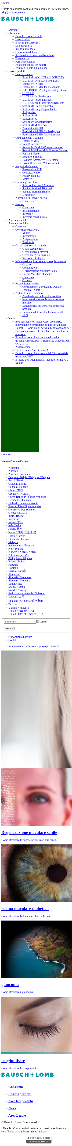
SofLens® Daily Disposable (37, 105)
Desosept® (28, 194)
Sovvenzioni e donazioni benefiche (34, 55)
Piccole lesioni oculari (27, 283)
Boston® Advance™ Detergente (40, 159)
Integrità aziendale (25, 48)
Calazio (26, 264)
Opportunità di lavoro (27, 52)
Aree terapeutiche (20, 1101)
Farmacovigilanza (25, 61)
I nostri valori (22, 39)
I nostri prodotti (19, 1094)
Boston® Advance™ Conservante (41, 163)
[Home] (27, 23)
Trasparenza (22, 58)
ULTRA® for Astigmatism (37, 99)
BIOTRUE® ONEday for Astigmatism (44, 90)
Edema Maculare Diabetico (37, 273)
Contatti (12, 640)
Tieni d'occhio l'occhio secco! (31, 350)
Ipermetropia (29, 235)
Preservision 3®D (32, 169)
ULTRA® (28, 93)
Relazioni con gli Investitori (30, 64)
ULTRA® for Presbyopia (36, 96)
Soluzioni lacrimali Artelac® (38, 185)
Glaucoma (28, 207)
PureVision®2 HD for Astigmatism (41, 134)
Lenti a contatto (24, 74)
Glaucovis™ (29, 201)
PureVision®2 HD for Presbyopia (41, 131)
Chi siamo (15, 1087)
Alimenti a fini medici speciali (31, 197)
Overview (20, 226)
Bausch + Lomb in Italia (28, 36)
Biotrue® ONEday (32, 83)
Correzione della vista (27, 229)
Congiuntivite (29, 267)
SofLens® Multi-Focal (34, 124)
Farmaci (19, 204)
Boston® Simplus (32, 156)
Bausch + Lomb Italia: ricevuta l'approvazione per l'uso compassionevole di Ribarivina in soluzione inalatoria (42, 331)
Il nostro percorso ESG (28, 42)
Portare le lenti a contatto (29, 293)
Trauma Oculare (31, 289)
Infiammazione (30, 210)
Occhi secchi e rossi (33, 248)
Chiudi (5, 2)
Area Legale (17, 1115)
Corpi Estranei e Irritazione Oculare (42, 286)
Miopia (26, 232)
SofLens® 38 (29, 115)
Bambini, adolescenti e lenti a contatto (43, 312)
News (12, 1108)
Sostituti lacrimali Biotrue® (37, 188)
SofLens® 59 (29, 118)
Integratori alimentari (26, 166)
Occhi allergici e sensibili (36, 254)
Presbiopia (28, 242)
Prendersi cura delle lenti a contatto (41, 296)
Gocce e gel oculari (26, 182)
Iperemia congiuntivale (35, 216)
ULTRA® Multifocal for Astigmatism (43, 102)
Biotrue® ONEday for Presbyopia (41, 86)
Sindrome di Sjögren (33, 258)
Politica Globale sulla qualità (31, 67)
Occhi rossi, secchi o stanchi (30, 245)
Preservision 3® (31, 175)
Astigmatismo (30, 239)
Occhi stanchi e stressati (35, 251)
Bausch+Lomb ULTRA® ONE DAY (43, 77)
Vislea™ (27, 178)
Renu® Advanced (32, 144)
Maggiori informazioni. (14, 12)
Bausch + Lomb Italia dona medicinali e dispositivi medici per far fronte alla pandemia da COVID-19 (42, 340)
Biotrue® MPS (30, 140)
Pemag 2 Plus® (30, 153)
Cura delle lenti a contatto (29, 137)
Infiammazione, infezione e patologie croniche (40, 261)
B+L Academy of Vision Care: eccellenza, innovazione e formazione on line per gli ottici (40, 323)
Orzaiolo (27, 280)
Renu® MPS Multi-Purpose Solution (42, 147)
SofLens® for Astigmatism (37, 121)
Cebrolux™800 (31, 172)
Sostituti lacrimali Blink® (36, 191)
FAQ (25, 315)
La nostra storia (23, 45)
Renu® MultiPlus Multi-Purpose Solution (45, 150)
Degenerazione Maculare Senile (39, 270)
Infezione (27, 213)
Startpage (13, 29)
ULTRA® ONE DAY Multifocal (40, 80)
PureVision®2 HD (32, 128)
